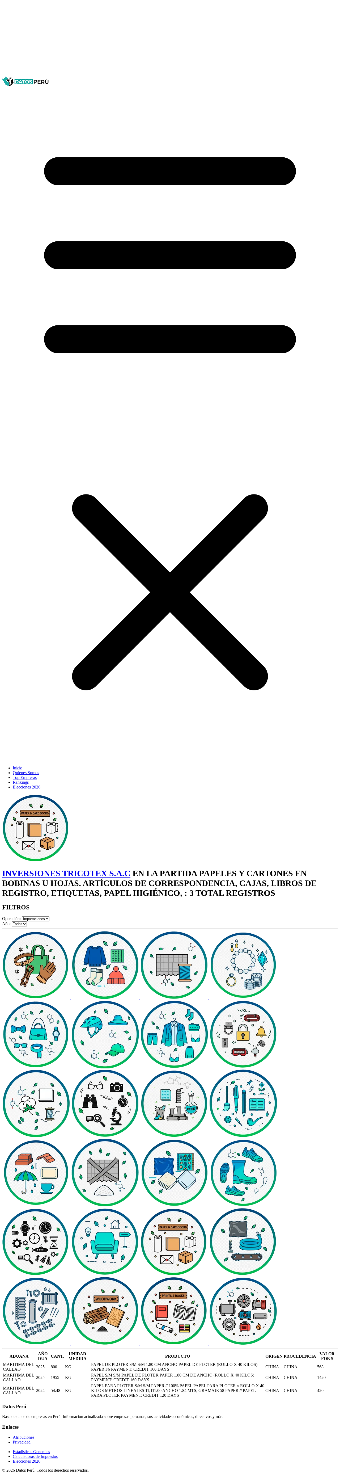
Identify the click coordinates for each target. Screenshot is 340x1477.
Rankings (21, 782)
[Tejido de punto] (105, 998)
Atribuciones (23, 1437)
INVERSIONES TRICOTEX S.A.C (66, 873)
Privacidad (22, 1442)
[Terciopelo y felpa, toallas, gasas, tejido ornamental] (174, 1205)
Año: (6, 923)
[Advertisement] (161, 39)
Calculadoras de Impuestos (35, 1456)
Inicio (17, 768)
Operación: (11, 918)
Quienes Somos (26, 772)
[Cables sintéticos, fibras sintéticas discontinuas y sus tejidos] (105, 1205)
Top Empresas (25, 777)
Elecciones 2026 (26, 787)
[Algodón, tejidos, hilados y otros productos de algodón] (36, 1136)
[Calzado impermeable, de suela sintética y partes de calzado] (243, 1205)
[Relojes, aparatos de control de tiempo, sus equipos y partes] (36, 1274)
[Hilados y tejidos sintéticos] (174, 998)
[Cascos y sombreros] (105, 1067)
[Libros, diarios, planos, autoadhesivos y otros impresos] (174, 1343)
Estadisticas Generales (31, 1451)
